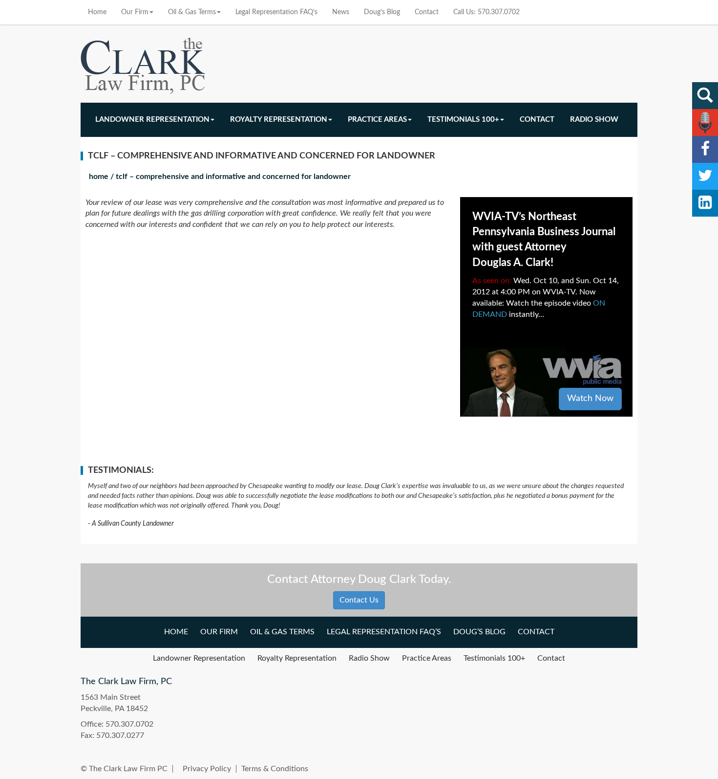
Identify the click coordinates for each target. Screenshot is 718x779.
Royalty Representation (278, 119)
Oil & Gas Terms (192, 12)
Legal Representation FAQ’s (276, 12)
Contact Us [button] (359, 600)
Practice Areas (377, 119)
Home (97, 12)
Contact (427, 12)
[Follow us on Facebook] (705, 149)
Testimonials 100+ (463, 119)
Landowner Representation (152, 119)
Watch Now (590, 398)
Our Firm (134, 12)
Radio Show (594, 119)
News (340, 12)
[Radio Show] (705, 122)
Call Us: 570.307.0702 (486, 12)
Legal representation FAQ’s (384, 632)
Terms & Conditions (274, 769)
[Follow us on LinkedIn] (705, 203)
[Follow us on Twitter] (705, 176)
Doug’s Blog (382, 12)
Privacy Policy (207, 769)
